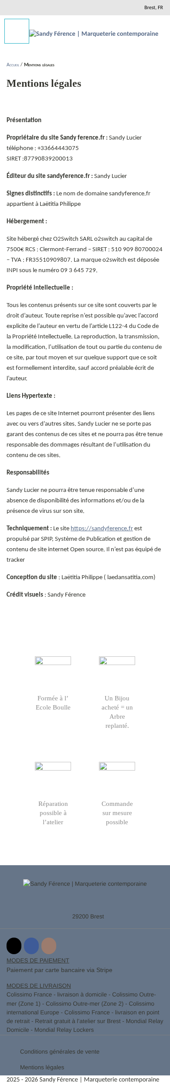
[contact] (123, 7)
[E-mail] (14, 946)
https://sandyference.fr (102, 528)
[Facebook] (31, 946)
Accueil (13, 65)
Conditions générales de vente (59, 1051)
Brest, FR (153, 7)
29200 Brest (88, 916)
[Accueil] (93, 34)
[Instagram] (48, 946)
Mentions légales (42, 1067)
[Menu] (16, 31)
